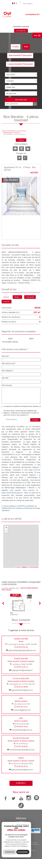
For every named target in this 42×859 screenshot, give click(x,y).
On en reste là (21, 825)
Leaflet (18, 567)
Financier (6, 301)
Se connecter (21, 31)
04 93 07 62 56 (22, 647)
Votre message (7, 385)
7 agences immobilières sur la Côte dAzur (14, 131)
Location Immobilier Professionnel (20, 64)
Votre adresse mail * (9, 364)
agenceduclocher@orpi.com (22, 690)
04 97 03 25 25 (22, 707)
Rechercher (21, 99)
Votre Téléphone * (8, 371)
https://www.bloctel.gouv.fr (12, 493)
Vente (26, 47)
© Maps (24, 567)
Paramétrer (9, 852)
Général (6, 297)
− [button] (6, 530)
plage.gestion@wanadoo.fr (22, 670)
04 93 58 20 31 (22, 766)
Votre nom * (6, 356)
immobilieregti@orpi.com (22, 730)
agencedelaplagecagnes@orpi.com (22, 650)
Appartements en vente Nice (11, 132)
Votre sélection (28, 4)
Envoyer (35, 420)
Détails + (17, 297)
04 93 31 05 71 (22, 667)
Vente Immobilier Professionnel (20, 55)
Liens (33, 844)
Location (15, 47)
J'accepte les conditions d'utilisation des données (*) (22, 406)
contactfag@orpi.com (22, 710)
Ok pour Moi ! (23, 852)
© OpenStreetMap (33, 567)
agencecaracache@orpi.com (22, 769)
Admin (37, 844)
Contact (21, 783)
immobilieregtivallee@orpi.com (22, 749)
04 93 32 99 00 (22, 687)
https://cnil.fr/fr (34, 470)
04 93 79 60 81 (22, 746)
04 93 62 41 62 (22, 726)
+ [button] (6, 527)
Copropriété (30, 297)
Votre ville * (5, 378)
